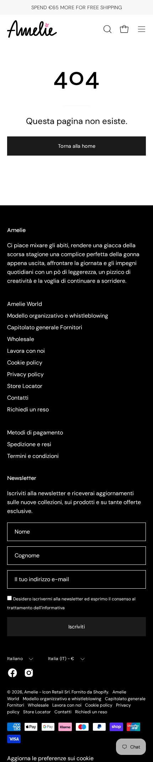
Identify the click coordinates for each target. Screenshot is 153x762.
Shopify (100, 692)
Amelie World (24, 304)
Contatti (17, 397)
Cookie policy (24, 362)
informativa (53, 608)
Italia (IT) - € (61, 658)
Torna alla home (76, 146)
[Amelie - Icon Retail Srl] (32, 29)
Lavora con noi (26, 351)
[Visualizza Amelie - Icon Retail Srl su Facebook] (12, 673)
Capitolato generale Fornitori (44, 327)
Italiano (15, 658)
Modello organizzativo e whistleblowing (57, 315)
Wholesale (20, 339)
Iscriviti (76, 626)
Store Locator (24, 386)
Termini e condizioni (33, 456)
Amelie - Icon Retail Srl (47, 692)
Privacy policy (25, 374)
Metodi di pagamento (35, 432)
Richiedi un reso (28, 409)
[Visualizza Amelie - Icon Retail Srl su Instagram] (28, 673)
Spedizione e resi (29, 444)
